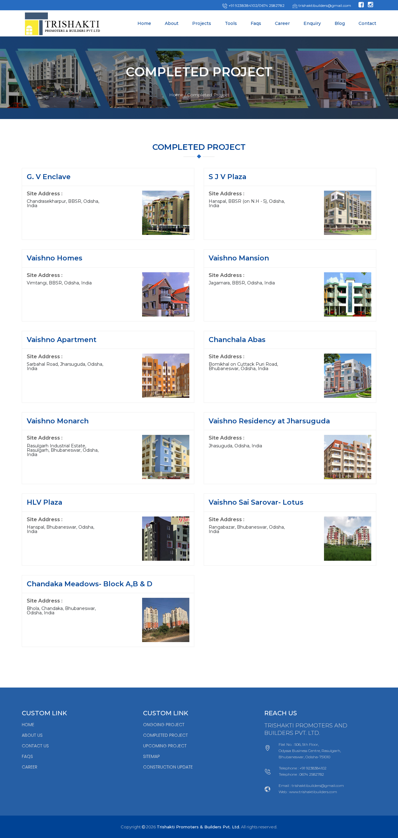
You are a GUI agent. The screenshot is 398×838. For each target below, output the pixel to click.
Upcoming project (165, 746)
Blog (340, 23)
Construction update (168, 767)
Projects (201, 23)
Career (282, 23)
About (171, 23)
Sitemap (151, 756)
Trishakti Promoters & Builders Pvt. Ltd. (198, 826)
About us (32, 735)
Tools (231, 23)
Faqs (256, 23)
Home (144, 23)
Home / (177, 95)
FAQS (27, 756)
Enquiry (312, 23)
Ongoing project (163, 724)
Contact (367, 23)
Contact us (35, 746)
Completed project (165, 735)
